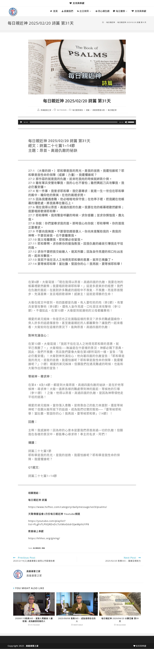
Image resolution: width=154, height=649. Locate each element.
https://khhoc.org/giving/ (44, 538)
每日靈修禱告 (77, 110)
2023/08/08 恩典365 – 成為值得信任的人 (77, 619)
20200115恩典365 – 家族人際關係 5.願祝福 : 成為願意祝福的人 (34, 619)
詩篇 (88, 110)
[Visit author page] (18, 574)
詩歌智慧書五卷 (99, 110)
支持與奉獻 (78, 3)
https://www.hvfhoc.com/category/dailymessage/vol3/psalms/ (67, 507)
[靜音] (126, 122)
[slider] (131, 122)
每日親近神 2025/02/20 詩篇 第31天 (131, 22)
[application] (77, 122)
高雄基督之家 (46, 110)
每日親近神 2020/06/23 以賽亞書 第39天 (120, 619)
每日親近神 (112, 110)
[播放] (21, 122)
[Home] (103, 22)
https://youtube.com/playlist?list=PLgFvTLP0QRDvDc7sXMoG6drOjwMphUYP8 (58, 522)
